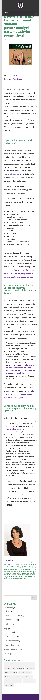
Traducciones (10, 645)
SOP (16, 681)
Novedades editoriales (14, 616)
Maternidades (10, 636)
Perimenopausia (9, 681)
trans (20, 681)
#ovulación (7, 668)
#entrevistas (18, 664)
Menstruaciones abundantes (12, 676)
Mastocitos (28, 672)
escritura (7, 672)
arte (27, 668)
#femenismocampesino (28, 664)
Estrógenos (14, 672)
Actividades (8, 608)
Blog (5, 629)
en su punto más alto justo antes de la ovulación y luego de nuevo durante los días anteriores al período (20, 273)
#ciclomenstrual (9, 664)
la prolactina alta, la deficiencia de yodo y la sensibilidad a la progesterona (19, 394)
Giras (7, 611)
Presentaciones (11, 620)
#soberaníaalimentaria (18, 668)
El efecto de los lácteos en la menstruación (21, 429)
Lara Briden (13, 76)
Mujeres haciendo (12, 641)
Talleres (8, 624)
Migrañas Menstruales (26, 676)
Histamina (21, 672)
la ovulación (17, 174)
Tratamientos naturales (29, 681)
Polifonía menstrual (11, 649)
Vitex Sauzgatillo (9, 685)
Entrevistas (9, 632)
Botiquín (32, 668)
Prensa (6, 654)
